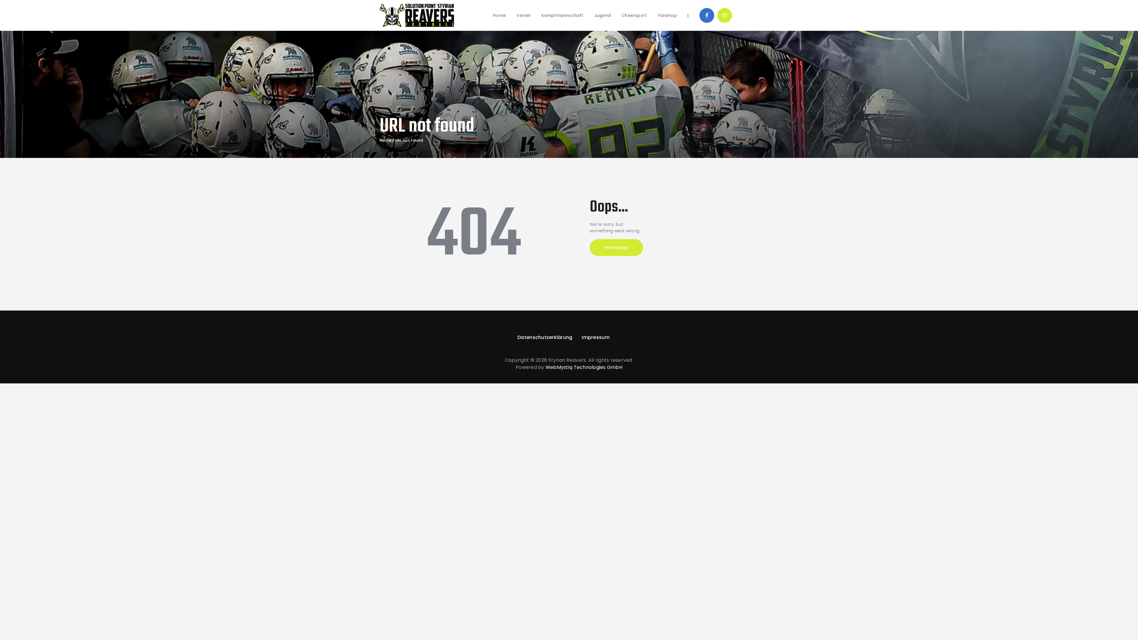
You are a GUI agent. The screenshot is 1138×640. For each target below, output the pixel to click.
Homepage (616, 247)
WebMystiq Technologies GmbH (584, 367)
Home (385, 140)
